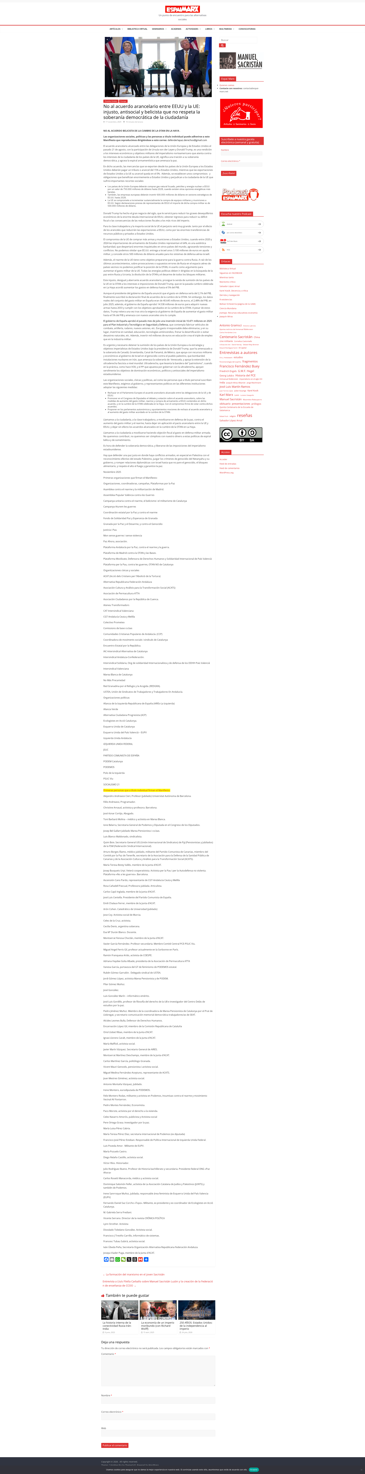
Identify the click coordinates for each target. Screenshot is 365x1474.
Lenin (236, 395)
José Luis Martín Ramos (235, 387)
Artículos (115, 29)
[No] (361, 1469)
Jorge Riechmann (254, 382)
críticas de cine (225, 345)
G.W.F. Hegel (246, 371)
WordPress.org (227, 472)
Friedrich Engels (228, 371)
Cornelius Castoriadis (243, 341)
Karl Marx (226, 395)
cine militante (226, 341)
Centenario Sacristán (236, 336)
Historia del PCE (245, 375)
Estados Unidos (111, 101)
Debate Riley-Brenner (251, 344)
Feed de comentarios (230, 468)
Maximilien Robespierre (252, 399)
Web (103, 1428)
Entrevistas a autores (238, 352)
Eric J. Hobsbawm (226, 358)
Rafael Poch (224, 416)
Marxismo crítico (227, 281)
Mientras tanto (227, 277)
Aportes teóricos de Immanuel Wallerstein (236, 329)
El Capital (242, 347)
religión (233, 416)
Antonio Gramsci (231, 325)
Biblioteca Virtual (137, 29)
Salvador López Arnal (230, 286)
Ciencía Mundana (228, 308)
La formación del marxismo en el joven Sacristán (134, 1274)
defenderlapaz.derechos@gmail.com (187, 140)
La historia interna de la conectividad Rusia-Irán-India (117, 1325)
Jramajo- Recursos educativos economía (238, 312)
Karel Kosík (253, 390)
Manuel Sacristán (231, 399)
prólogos (256, 403)
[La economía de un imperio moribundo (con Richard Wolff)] (158, 1302)
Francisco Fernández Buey (239, 366)
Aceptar (253, 1469)
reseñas (244, 415)
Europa (123, 101)
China (257, 337)
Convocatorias (247, 29)
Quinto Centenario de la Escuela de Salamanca (236, 409)
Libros (208, 29)
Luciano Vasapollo (247, 395)
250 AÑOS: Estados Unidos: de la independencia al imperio (196, 1325)
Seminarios (158, 29)
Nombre (106, 1395)
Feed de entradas (228, 463)
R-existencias (226, 299)
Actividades (192, 29)
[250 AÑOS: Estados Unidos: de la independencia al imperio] (196, 1302)
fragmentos (250, 361)
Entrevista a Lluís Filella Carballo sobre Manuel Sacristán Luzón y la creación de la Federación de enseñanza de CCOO (158, 1283)
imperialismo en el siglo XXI (250, 379)
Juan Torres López (226, 391)
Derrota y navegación (230, 295)
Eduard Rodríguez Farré (228, 348)
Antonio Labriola (249, 326)
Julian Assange (240, 390)
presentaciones (241, 403)
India (222, 382)
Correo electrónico (112, 1411)
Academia (176, 29)
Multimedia (225, 29)
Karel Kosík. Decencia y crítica (234, 290)
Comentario (108, 1354)
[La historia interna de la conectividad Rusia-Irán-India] (119, 1302)
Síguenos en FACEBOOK (231, 273)
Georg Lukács (227, 375)
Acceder (223, 459)
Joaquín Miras (226, 316)
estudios (238, 357)
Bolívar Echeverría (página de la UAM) (238, 304)
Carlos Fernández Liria (228, 332)
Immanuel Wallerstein (229, 379)
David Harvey (237, 345)
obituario (225, 403)
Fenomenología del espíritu (230, 362)
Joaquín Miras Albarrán (236, 382)
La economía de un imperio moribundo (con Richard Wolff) (157, 1325)
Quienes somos (227, 85)
